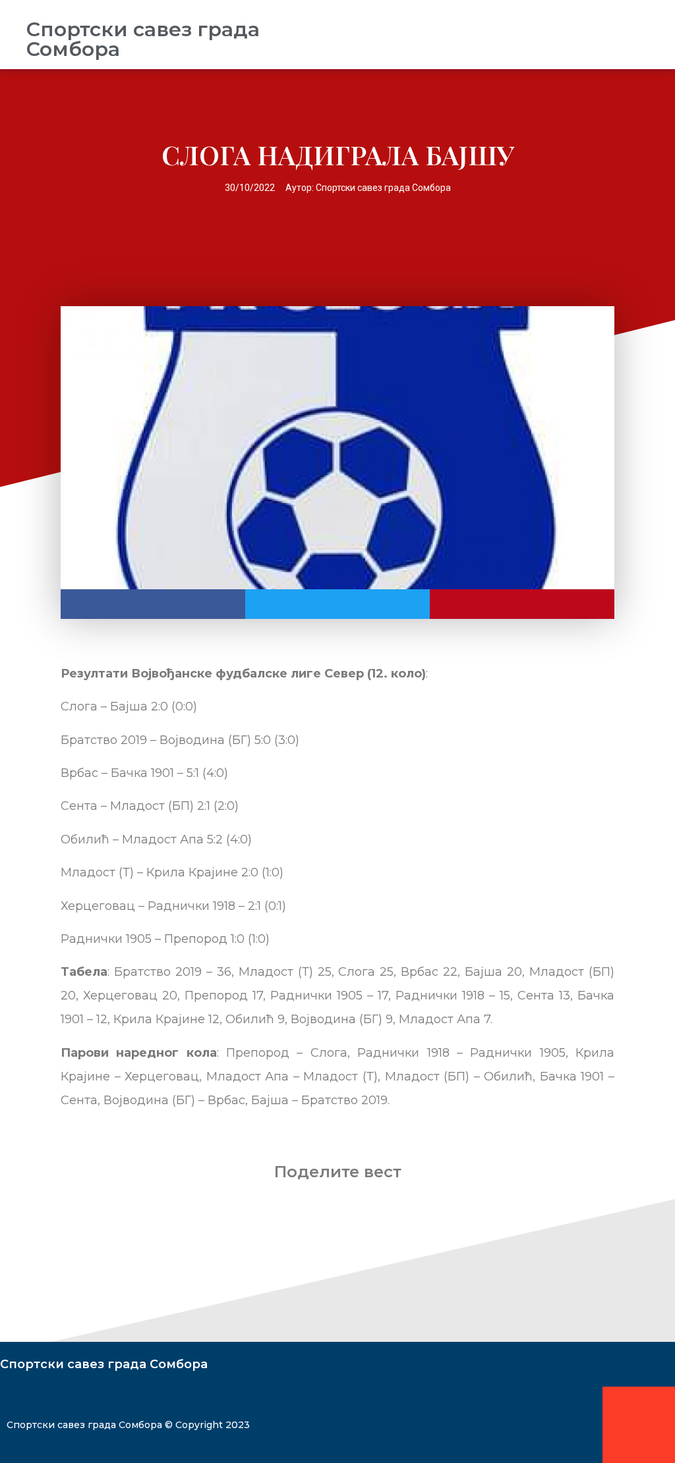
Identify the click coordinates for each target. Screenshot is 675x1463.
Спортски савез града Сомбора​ (143, 39)
